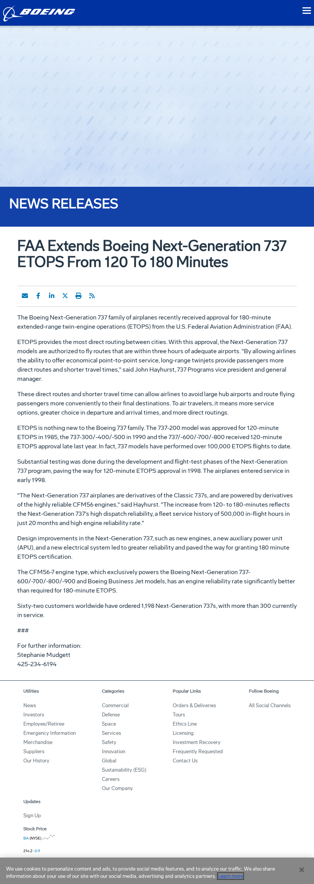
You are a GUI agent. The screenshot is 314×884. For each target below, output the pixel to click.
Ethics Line (185, 724)
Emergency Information (49, 733)
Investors (33, 715)
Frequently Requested (198, 751)
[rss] (92, 295)
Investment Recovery (197, 742)
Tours (179, 715)
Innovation (113, 751)
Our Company (117, 788)
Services (111, 733)
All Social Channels (270, 705)
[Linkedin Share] (51, 295)
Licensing (183, 733)
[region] (157, 871)
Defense (111, 715)
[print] (78, 295)
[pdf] (105, 295)
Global (109, 761)
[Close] (301, 869)
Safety (109, 742)
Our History (36, 761)
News (29, 705)
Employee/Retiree (43, 724)
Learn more (230, 876)
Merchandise (37, 742)
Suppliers (33, 751)
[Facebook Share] (38, 295)
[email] (25, 295)
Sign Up (32, 815)
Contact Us (185, 761)
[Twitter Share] (65, 295)
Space (109, 724)
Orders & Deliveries (194, 705)
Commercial (115, 705)
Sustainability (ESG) (124, 770)
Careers (110, 779)
